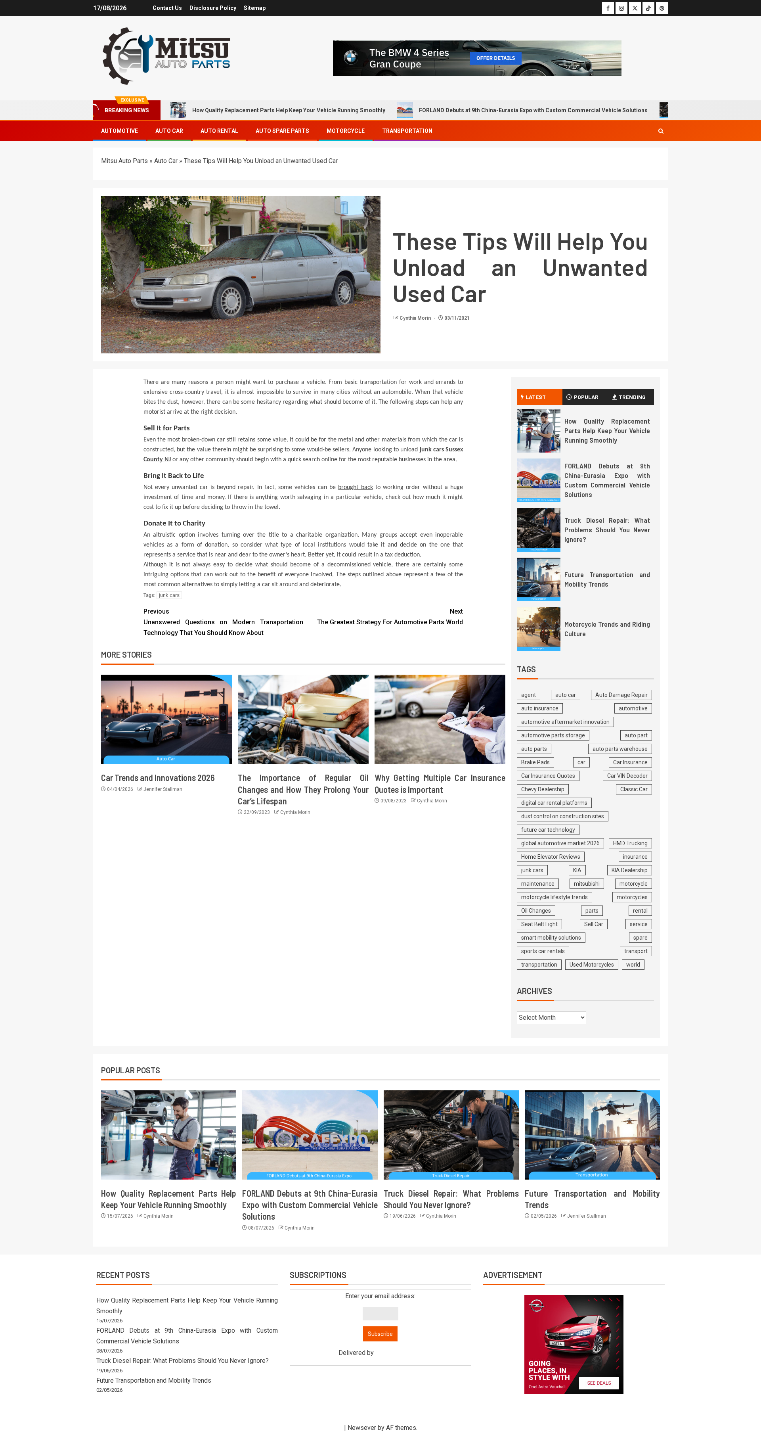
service (639, 924)
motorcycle (634, 884)
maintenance (537, 884)
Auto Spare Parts (282, 131)
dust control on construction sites (562, 816)
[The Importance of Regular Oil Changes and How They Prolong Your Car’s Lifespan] (303, 719)
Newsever (362, 1427)
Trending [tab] (632, 396)
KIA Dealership (630, 870)
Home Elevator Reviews (550, 857)
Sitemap (255, 8)
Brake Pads (535, 762)
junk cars (169, 595)
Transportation (407, 131)
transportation (539, 964)
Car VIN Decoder (627, 776)
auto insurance (539, 708)
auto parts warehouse (620, 749)
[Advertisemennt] (477, 57)
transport (636, 951)
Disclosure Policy (212, 8)
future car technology (548, 830)
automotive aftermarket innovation (565, 722)
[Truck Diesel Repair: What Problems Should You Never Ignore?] (538, 530)
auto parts (534, 749)
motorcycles (632, 897)
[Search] (661, 131)
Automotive (119, 131)
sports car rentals (543, 951)
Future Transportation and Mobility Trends (153, 1380)
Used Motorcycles (592, 964)
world (633, 964)
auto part (636, 735)
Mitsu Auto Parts (124, 161)
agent (528, 695)
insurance (635, 857)
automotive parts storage (553, 735)
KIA (577, 870)
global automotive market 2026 (560, 843)
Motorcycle (346, 131)
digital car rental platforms (554, 803)
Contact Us (167, 8)
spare (640, 937)
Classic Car (634, 789)
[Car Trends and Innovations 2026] (166, 719)
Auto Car (169, 131)
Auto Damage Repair (621, 695)
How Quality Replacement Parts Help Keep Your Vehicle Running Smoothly (288, 110)
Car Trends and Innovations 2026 (158, 777)
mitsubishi (587, 884)
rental (640, 910)
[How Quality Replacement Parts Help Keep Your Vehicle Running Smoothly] (538, 431)
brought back (355, 487)
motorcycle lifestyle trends (554, 897)
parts (591, 910)
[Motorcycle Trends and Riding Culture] (538, 629)
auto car (565, 695)
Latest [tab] (536, 396)
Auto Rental (219, 131)
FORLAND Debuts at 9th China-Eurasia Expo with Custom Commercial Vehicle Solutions (533, 110)
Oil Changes (536, 910)
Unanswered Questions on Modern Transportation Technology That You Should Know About (223, 622)
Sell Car (593, 924)
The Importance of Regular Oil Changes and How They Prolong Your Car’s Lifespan (303, 789)
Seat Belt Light (539, 924)
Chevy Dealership (542, 789)
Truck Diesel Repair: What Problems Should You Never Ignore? (607, 529)
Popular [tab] (586, 396)
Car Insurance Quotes (548, 776)
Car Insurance (630, 762)
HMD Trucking (630, 843)
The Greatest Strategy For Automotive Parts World (390, 617)
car (581, 762)
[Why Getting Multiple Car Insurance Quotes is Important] (440, 719)
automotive (633, 708)
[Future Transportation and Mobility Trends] (538, 579)
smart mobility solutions (551, 937)
